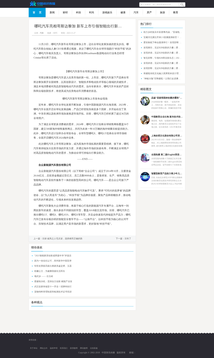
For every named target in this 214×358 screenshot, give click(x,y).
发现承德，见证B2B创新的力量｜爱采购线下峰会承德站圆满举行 (163, 53)
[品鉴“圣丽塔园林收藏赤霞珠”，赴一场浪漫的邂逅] (145, 101)
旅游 (162, 12)
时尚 (91, 12)
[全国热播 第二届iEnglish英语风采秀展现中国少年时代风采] (145, 157)
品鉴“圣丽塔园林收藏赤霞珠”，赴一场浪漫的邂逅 (167, 98)
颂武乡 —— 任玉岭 (43, 276)
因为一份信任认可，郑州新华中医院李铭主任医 (53, 261)
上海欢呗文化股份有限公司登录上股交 (167, 136)
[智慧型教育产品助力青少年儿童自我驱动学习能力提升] (145, 176)
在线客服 (94, 348)
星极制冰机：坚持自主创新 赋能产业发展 (53, 282)
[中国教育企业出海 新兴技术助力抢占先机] (145, 120)
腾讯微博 (84, 348)
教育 (175, 12)
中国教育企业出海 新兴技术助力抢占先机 (167, 117)
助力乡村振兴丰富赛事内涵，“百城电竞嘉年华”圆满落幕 (163, 32)
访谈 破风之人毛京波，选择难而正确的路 (62, 238)
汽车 (136, 12)
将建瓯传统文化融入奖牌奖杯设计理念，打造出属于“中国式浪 (163, 73)
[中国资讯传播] (43, 4)
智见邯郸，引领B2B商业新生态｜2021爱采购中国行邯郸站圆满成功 (163, 58)
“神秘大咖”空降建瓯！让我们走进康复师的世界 (163, 78)
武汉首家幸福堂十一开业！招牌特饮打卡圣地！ (53, 287)
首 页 (37, 12)
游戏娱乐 (107, 12)
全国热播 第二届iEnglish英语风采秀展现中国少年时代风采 (167, 154)
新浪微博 (74, 348)
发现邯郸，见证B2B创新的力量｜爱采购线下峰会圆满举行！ (163, 68)
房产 (149, 12)
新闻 (52, 12)
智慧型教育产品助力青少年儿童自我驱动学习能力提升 (167, 173)
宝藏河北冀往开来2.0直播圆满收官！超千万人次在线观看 (163, 37)
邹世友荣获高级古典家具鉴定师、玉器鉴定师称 (53, 267)
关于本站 (33, 348)
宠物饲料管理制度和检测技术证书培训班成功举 (53, 292)
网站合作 (43, 348)
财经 (65, 12)
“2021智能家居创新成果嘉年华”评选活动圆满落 (52, 256)
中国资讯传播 (108, 352)
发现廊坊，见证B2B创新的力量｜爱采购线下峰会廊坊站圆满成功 (163, 47)
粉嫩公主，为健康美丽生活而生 (49, 271)
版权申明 (53, 348)
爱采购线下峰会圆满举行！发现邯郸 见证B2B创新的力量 (163, 42)
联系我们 (64, 348)
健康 (122, 12)
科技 (78, 12)
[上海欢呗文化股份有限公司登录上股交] (145, 139)
